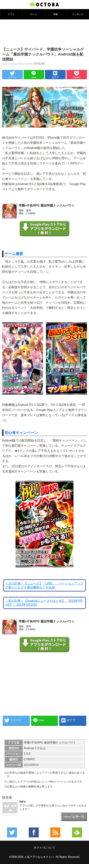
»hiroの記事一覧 (73, 816)
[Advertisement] (44, 32)
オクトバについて (44, 847)
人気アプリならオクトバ (39, 856)
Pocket (76, 77)
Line (34, 77)
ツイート (12, 77)
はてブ (55, 77)
